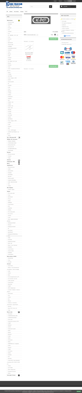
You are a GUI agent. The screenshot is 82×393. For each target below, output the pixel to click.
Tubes (9, 310)
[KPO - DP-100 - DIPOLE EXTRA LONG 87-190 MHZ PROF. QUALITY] (29, 47)
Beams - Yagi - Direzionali (12, 245)
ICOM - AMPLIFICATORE (12, 182)
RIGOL (9, 330)
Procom (9, 198)
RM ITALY (10, 176)
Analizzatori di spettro (12, 328)
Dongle (9, 157)
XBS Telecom (65, 15)
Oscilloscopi (10, 339)
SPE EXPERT (10, 170)
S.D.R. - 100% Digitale (12, 130)
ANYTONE (10, 76)
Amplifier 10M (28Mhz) (12, 180)
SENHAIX (10, 98)
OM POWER (10, 174)
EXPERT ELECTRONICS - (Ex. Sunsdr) (13, 132)
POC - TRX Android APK (11, 137)
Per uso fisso (10, 213)
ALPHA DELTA (10, 254)
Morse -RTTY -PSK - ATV (12, 308)
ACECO (9, 326)
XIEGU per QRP (11, 178)
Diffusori (9, 300)
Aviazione (9, 159)
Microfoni (9, 306)
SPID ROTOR (10, 258)
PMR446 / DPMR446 (11, 141)
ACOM (9, 169)
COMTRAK (10, 208)
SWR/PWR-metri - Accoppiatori (13, 343)
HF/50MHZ (10, 24)
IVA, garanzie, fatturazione (66, 23)
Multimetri (9, 334)
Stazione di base (11, 22)
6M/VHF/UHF (10, 42)
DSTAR (9, 79)
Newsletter (68, 35)
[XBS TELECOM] (17, 4)
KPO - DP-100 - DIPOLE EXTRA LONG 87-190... (29, 53)
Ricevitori (9, 152)
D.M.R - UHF (10, 107)
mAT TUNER (10, 367)
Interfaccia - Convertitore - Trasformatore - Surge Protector (12, 303)
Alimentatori (10, 313)
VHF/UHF (9, 31)
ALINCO (9, 59)
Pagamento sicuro (65, 26)
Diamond (9, 224)
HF (8, 83)
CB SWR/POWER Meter (12, 148)
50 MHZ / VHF (10, 105)
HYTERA (9, 111)
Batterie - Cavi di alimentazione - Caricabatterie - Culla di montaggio (13, 268)
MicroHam (10, 358)
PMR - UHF (10, 243)
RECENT (9, 109)
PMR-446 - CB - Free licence (12, 139)
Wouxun (9, 53)
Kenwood (9, 27)
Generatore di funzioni (12, 371)
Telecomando (10, 293)
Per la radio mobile (11, 193)
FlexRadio (10, 172)
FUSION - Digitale (11, 189)
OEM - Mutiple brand (11, 369)
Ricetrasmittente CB (11, 144)
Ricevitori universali (11, 154)
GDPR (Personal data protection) (68, 33)
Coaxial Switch (10, 282)
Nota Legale (64, 21)
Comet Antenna (10, 204)
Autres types (10, 319)
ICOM (9, 55)
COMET (9, 286)
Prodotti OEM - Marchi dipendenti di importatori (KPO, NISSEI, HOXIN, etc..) (13, 362)
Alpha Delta (10, 284)
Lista (57, 35)
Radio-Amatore (10, 20)
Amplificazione (10, 165)
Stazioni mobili (10, 44)
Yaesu (9, 37)
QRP (9, 128)
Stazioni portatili (11, 81)
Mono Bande (10, 230)
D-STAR (9, 122)
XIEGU (9, 135)
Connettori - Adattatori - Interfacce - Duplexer (13, 290)
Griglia (55, 35)
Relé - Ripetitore (10, 187)
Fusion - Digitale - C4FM (12, 120)
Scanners (9, 156)
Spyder (9, 200)
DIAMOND (10, 202)
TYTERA (9, 74)
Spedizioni (64, 24)
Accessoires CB (11, 146)
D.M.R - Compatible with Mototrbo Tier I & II (13, 69)
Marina (8, 163)
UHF (9, 100)
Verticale (9, 215)
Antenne (8, 191)
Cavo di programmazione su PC (13, 276)
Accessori (9, 263)
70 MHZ (9, 104)
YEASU (9, 185)
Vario (9, 295)
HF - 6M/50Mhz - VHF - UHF (13, 35)
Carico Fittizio (10, 265)
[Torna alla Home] (7, 11)
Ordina (25, 34)
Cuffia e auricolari (11, 280)
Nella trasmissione (11, 167)
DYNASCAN (10, 96)
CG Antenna (10, 351)
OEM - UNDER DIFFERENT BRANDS (12, 220)
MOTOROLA (10, 118)
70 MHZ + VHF (10, 102)
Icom (9, 29)
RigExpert (9, 325)
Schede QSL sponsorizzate (66, 44)
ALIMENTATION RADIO (12, 317)
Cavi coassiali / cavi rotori (12, 278)
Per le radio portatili (11, 211)
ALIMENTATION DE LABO (12, 315)
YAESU (9, 273)
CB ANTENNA (10, 150)
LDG (9, 356)
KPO (9, 206)
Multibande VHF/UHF (11, 226)
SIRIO (9, 237)
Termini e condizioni (65, 28)
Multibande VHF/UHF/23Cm (13, 234)
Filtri (9, 299)
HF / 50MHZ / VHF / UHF (12, 61)
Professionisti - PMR (11, 161)
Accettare (78, 391)
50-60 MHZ (10, 239)
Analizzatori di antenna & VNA (13, 321)
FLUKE (9, 336)
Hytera (9, 72)
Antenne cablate (11, 250)
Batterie (9, 332)
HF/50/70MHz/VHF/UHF (12, 48)
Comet (9, 217)
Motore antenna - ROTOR (11, 256)
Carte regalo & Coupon (11, 375)
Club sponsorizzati (65, 42)
